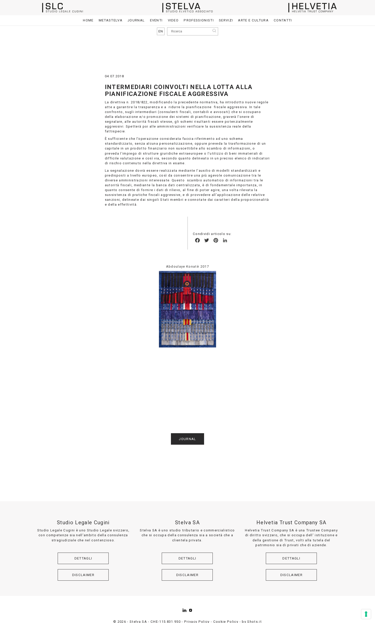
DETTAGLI (83, 558)
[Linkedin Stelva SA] (184, 610)
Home (88, 20)
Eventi (156, 20)
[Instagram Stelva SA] (190, 610)
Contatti (283, 20)
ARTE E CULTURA (253, 20)
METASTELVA (110, 20)
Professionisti (199, 20)
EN (160, 31)
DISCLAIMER (83, 575)
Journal (136, 20)
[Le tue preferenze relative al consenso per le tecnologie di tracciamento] (366, 614)
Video (173, 20)
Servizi (226, 20)
